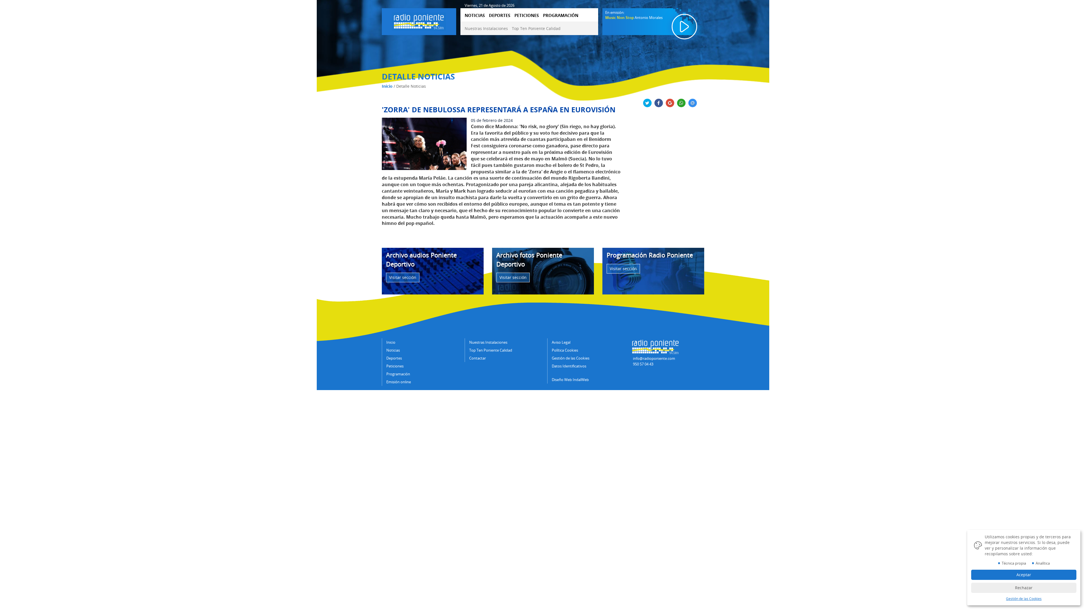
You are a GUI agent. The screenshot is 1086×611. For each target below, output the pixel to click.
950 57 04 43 (643, 364)
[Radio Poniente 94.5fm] (419, 20)
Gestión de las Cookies (570, 358)
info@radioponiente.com (654, 358)
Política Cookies (565, 350)
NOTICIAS (475, 15)
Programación (398, 374)
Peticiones (395, 366)
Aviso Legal (561, 342)
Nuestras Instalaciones (486, 28)
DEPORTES (499, 15)
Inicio (387, 86)
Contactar (477, 358)
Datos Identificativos (569, 366)
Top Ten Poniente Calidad (536, 28)
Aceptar (1023, 574)
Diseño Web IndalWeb (570, 379)
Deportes (394, 358)
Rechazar (1024, 587)
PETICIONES (526, 15)
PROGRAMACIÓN (560, 15)
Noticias (393, 350)
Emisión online (398, 381)
